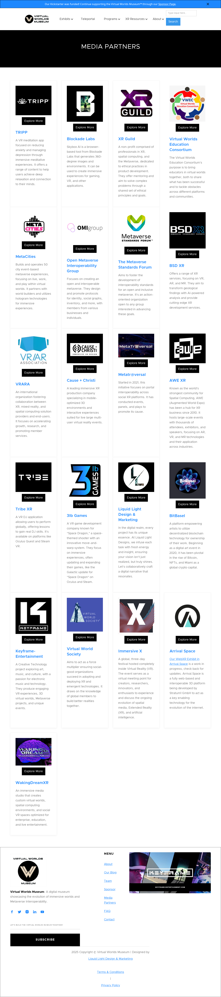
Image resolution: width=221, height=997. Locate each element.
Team (108, 881)
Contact (109, 919)
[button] (64, 19)
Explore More (33, 121)
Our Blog (110, 872)
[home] (40, 19)
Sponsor (110, 889)
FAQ (107, 911)
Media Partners (110, 900)
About (108, 864)
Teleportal (88, 19)
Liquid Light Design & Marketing (110, 958)
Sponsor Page (167, 4)
